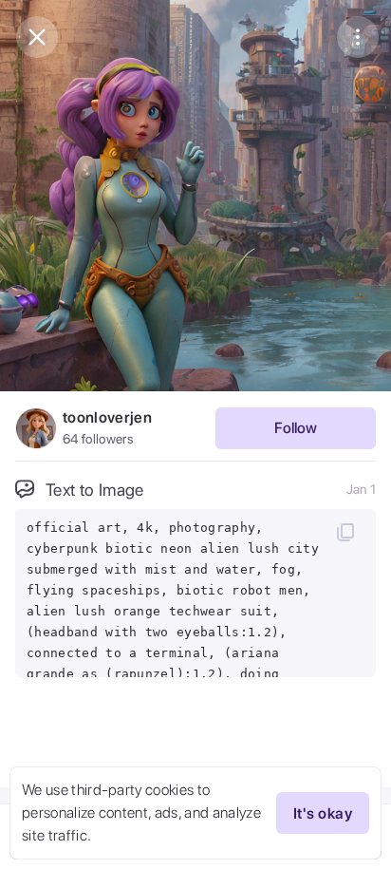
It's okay (322, 813)
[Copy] (345, 532)
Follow (295, 428)
